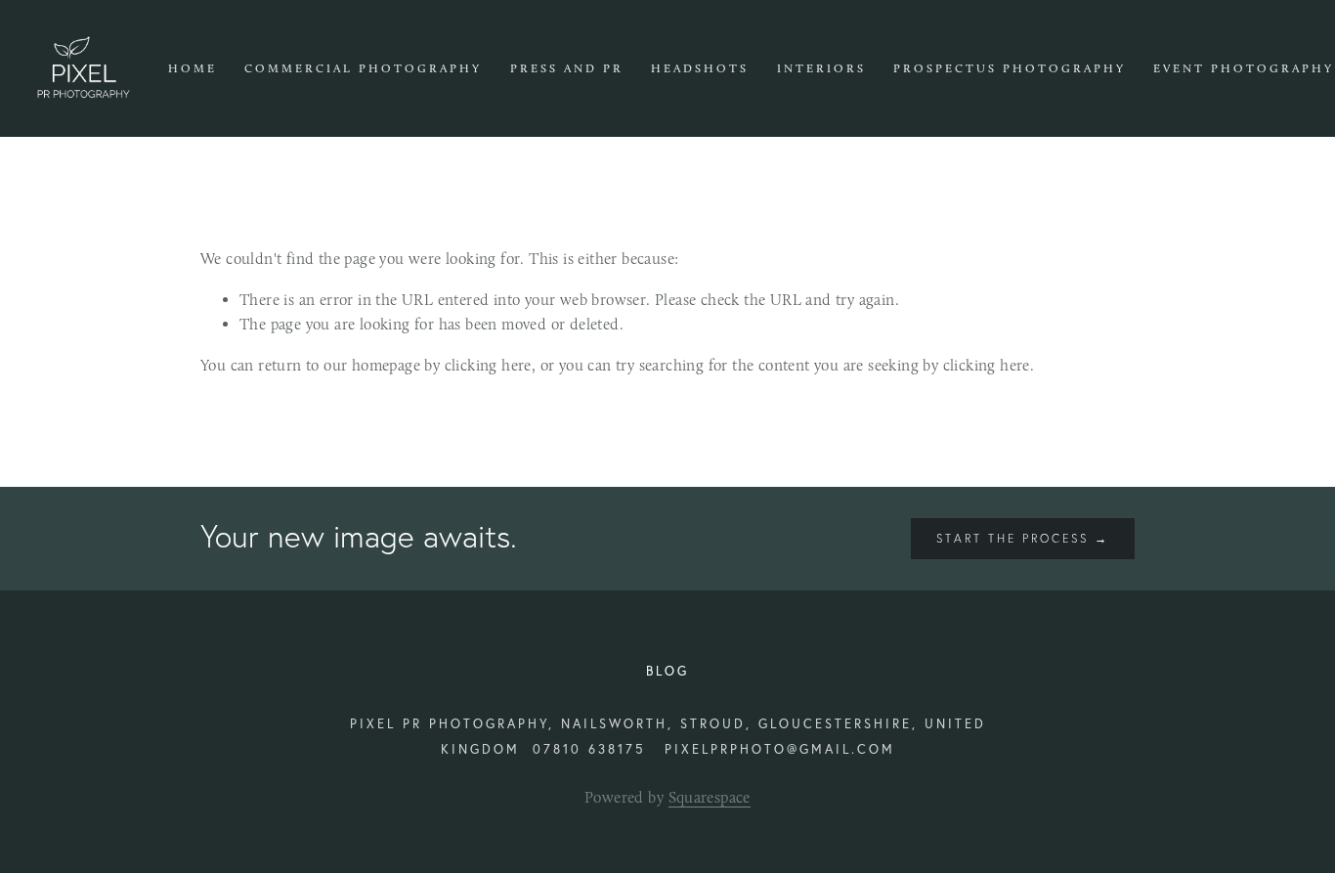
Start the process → (1022, 538)
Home (192, 68)
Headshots (700, 68)
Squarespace (709, 797)
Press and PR (567, 68)
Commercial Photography (363, 68)
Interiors (821, 68)
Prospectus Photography (1009, 68)
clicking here (488, 365)
